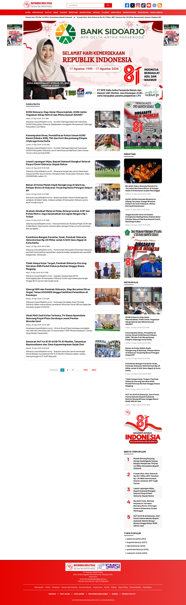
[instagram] (138, 7)
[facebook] (127, 7)
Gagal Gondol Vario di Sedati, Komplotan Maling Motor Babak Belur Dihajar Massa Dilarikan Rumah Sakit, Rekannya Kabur (143, 218)
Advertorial (85, 12)
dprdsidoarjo (136, 546)
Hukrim (63, 12)
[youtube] (149, 7)
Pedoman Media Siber (98, 594)
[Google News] (155, 7)
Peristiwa (73, 12)
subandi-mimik (137, 553)
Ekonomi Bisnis (85, 587)
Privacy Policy (129, 594)
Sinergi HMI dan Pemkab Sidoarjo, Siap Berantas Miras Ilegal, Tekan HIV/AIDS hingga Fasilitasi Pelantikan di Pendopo (58, 292)
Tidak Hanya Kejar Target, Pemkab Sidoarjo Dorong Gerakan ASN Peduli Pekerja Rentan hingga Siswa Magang (56, 266)
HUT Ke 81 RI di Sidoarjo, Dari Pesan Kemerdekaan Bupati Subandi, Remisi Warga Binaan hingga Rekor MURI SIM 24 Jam (142, 398)
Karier (115, 594)
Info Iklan (65, 594)
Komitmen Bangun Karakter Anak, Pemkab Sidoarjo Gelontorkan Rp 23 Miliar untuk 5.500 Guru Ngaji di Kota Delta (56, 240)
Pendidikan (143, 12)
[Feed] (160, 7)
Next (94, 370)
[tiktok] (144, 7)
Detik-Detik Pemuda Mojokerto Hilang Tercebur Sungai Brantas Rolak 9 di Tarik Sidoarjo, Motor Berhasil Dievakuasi (140, 202)
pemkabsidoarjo (138, 549)
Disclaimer (79, 594)
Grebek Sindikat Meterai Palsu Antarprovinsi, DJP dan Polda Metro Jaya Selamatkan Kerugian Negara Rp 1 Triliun (58, 214)
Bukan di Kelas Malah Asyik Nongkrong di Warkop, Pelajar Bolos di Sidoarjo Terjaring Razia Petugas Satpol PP (59, 188)
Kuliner (105, 12)
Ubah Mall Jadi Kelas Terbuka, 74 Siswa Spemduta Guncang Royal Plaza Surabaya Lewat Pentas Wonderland (55, 318)
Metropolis (37, 12)
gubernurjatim (136, 539)
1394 (85, 370)
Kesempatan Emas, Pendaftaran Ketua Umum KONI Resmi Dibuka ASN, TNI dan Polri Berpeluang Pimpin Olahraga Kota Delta (56, 138)
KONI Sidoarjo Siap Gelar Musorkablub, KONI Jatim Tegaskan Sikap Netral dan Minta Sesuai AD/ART (56, 113)
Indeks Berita (156, 12)
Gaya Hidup (116, 12)
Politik (48, 12)
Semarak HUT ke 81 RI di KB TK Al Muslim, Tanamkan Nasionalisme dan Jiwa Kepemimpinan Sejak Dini (56, 343)
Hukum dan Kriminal (69, 587)
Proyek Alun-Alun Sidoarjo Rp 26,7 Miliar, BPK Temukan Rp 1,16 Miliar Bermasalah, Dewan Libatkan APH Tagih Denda (105, 17)
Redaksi (52, 594)
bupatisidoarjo (137, 542)
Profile (96, 12)
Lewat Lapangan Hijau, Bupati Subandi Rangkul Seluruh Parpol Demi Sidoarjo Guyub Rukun (58, 163)
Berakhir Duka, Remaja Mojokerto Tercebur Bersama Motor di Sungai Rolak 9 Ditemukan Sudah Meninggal (142, 188)
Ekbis (55, 12)
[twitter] (133, 7)
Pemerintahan (129, 12)
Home (27, 12)
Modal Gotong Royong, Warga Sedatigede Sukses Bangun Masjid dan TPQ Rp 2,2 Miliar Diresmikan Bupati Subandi (146, 464)
